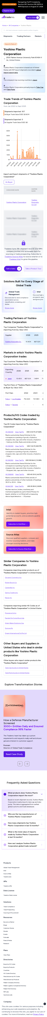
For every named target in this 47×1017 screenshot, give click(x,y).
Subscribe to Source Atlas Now (21, 549)
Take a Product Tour (33, 269)
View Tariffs (19, 432)
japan (35, 80)
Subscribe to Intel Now (18, 524)
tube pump (11, 89)
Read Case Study (14, 754)
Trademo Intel (15, 259)
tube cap (39, 87)
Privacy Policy (38, 1014)
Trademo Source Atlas (14, 257)
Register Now (8, 11)
